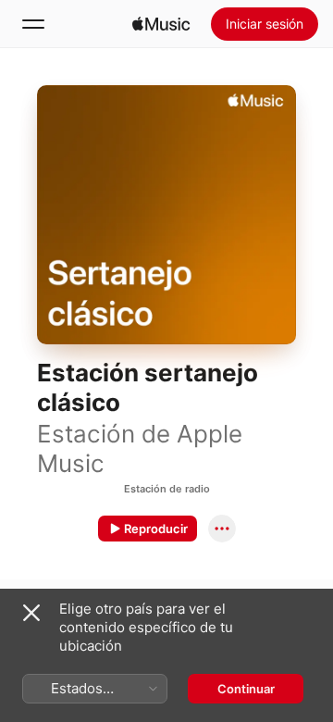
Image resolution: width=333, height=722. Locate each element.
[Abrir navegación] (33, 24)
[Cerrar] (31, 612)
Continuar (246, 688)
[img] (161, 24)
